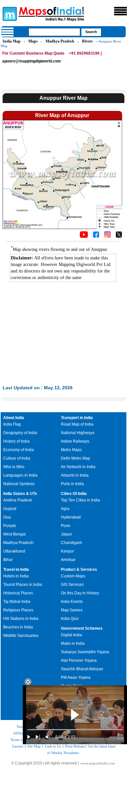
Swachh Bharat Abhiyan (82, 669)
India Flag (12, 424)
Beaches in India (18, 627)
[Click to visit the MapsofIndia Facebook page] (96, 236)
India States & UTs (20, 493)
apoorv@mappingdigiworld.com (31, 61)
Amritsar (68, 559)
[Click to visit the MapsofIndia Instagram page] (107, 236)
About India (13, 417)
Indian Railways (75, 441)
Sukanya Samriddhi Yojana (85, 652)
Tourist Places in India (22, 584)
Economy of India (18, 450)
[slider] (74, 729)
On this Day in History (80, 593)
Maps (33, 41)
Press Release (75, 746)
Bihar (8, 559)
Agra (65, 508)
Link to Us (53, 746)
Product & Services (79, 569)
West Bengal (14, 534)
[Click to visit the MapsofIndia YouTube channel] (84, 236)
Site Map (34, 746)
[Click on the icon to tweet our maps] (119, 236)
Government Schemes (82, 628)
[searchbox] (54, 32)
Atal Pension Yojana (79, 660)
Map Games (71, 610)
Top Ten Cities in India (80, 500)
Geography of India (20, 432)
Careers (17, 746)
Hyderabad (71, 517)
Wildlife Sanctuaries (20, 635)
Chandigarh (71, 542)
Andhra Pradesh (17, 500)
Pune (65, 525)
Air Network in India (78, 467)
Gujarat (9, 508)
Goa (7, 517)
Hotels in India (16, 576)
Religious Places (18, 610)
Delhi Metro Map (75, 458)
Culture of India (16, 458)
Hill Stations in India (20, 618)
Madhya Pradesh (60, 41)
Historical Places (18, 593)
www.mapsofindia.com (97, 763)
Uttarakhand (14, 551)
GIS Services (72, 584)
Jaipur (66, 534)
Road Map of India (77, 424)
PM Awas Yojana (76, 677)
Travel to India (16, 569)
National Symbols (19, 484)
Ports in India (72, 484)
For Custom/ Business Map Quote (33, 53)
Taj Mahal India (16, 601)
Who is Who (13, 467)
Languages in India (20, 475)
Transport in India (77, 417)
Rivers (87, 41)
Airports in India (75, 475)
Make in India (73, 643)
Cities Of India (74, 493)
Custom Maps (73, 576)
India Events (72, 601)
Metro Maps (71, 450)
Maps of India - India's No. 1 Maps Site (9, 13)
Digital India (71, 635)
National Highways (77, 432)
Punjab (9, 525)
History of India (16, 441)
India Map (12, 41)
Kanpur (67, 551)
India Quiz (70, 618)
